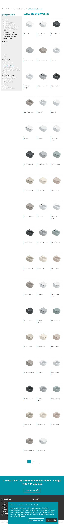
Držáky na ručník (8, 82)
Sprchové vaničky (8, 76)
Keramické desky (7, 62)
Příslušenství (7, 80)
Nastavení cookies (7, 515)
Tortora (5, 58)
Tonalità (5, 42)
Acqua (5, 50)
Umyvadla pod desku (9, 32)
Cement (5, 48)
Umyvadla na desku (8, 25)
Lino (4, 52)
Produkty (4, 504)
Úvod (3, 502)
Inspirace (4, 509)
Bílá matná (6, 44)
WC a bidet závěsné (8, 66)
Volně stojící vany (8, 88)
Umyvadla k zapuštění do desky (10, 29)
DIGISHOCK (59, 522)
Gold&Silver (6, 60)
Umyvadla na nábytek (9, 36)
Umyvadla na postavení (10, 34)
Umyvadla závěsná (8, 23)
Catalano (4, 508)
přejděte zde (20, 516)
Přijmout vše (51, 520)
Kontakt (4, 511)
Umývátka (6, 21)
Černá (4, 46)
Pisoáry (4, 72)
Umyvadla (5, 19)
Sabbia (5, 54)
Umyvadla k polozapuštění (11, 27)
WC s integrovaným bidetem (11, 70)
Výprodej (5, 86)
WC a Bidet (5, 64)
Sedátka (5, 84)
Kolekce (4, 506)
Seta (4, 56)
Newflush (5, 74)
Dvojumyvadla (7, 38)
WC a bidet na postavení (10, 68)
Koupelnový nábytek (9, 78)
